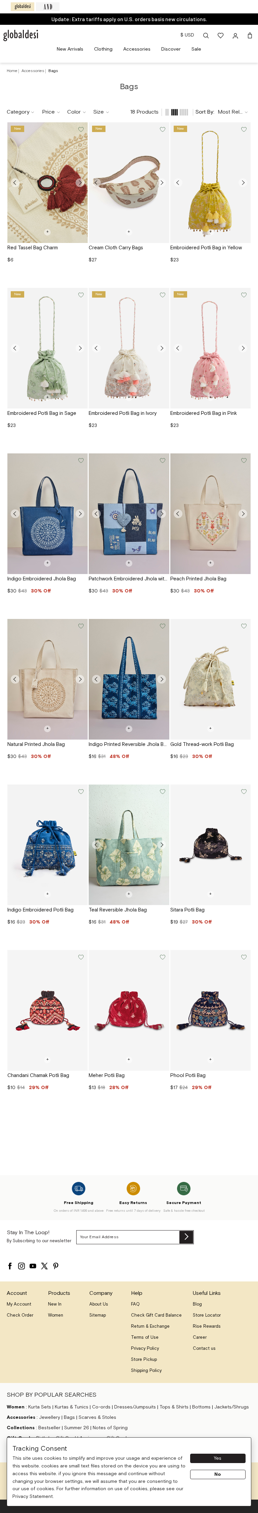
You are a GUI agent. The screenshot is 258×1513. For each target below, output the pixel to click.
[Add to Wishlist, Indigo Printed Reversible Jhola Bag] (162, 626)
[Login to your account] (236, 35)
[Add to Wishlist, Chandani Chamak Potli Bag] (80, 957)
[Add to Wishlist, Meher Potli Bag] (162, 957)
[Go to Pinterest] (55, 1264)
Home (12, 70)
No (217, 1474)
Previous (15, 182)
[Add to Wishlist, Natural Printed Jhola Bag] (80, 626)
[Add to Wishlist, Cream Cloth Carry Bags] (162, 129)
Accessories (33, 70)
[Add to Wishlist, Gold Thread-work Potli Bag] (243, 626)
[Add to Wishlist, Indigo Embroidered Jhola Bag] (80, 460)
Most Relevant (234, 112)
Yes (217, 1458)
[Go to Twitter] (44, 1264)
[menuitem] (70, 49)
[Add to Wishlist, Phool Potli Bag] (243, 957)
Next (80, 182)
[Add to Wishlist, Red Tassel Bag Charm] (80, 129)
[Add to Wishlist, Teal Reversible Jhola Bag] (162, 791)
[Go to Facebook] (10, 1264)
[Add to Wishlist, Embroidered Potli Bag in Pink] (243, 295)
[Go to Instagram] (21, 1264)
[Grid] (174, 112)
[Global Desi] (22, 6)
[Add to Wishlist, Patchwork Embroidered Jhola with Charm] (162, 460)
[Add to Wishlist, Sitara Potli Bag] (243, 791)
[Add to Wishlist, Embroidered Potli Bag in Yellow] (243, 129)
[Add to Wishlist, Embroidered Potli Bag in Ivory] (162, 295)
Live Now (154, 19)
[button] (206, 35)
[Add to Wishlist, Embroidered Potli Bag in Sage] (80, 295)
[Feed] (167, 112)
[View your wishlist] (221, 35)
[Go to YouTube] (33, 1264)
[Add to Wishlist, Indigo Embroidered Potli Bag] (80, 791)
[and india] (47, 6)
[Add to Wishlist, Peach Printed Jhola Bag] (243, 460)
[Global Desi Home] (20, 35)
